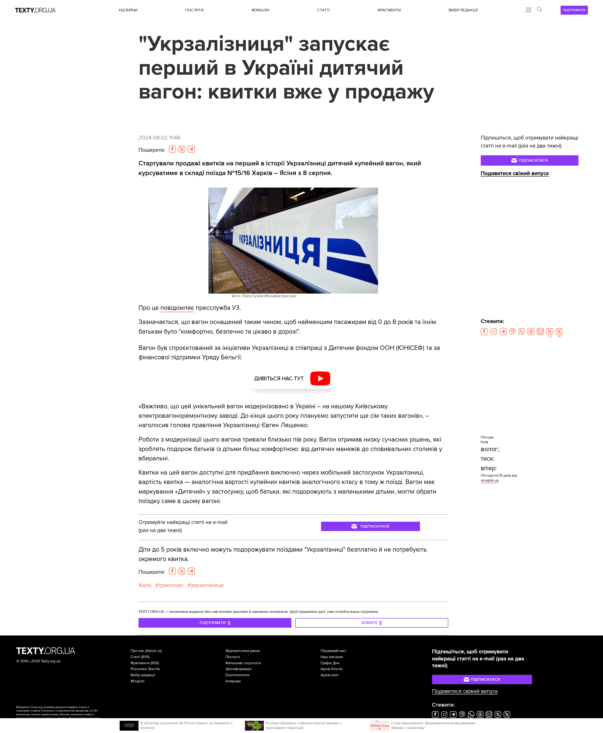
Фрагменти (140, 663)
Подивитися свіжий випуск (515, 173)
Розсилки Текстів (145, 669)
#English (137, 681)
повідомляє (177, 308)
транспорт (171, 585)
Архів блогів (331, 669)
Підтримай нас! (333, 650)
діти (146, 585)
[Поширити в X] (181, 149)
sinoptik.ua (490, 480)
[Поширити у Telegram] (191, 149)
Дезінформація (238, 669)
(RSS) (145, 657)
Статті (135, 657)
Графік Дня (330, 663)
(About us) (153, 650)
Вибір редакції (142, 675)
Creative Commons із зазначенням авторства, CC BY (64, 711)
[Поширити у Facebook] (172, 149)
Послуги (232, 657)
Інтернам (233, 681)
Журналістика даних (242, 650)
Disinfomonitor (237, 675)
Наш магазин (332, 657)
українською (49, 714)
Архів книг (330, 675)
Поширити (152, 150)
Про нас (137, 650)
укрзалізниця (207, 585)
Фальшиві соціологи (243, 663)
